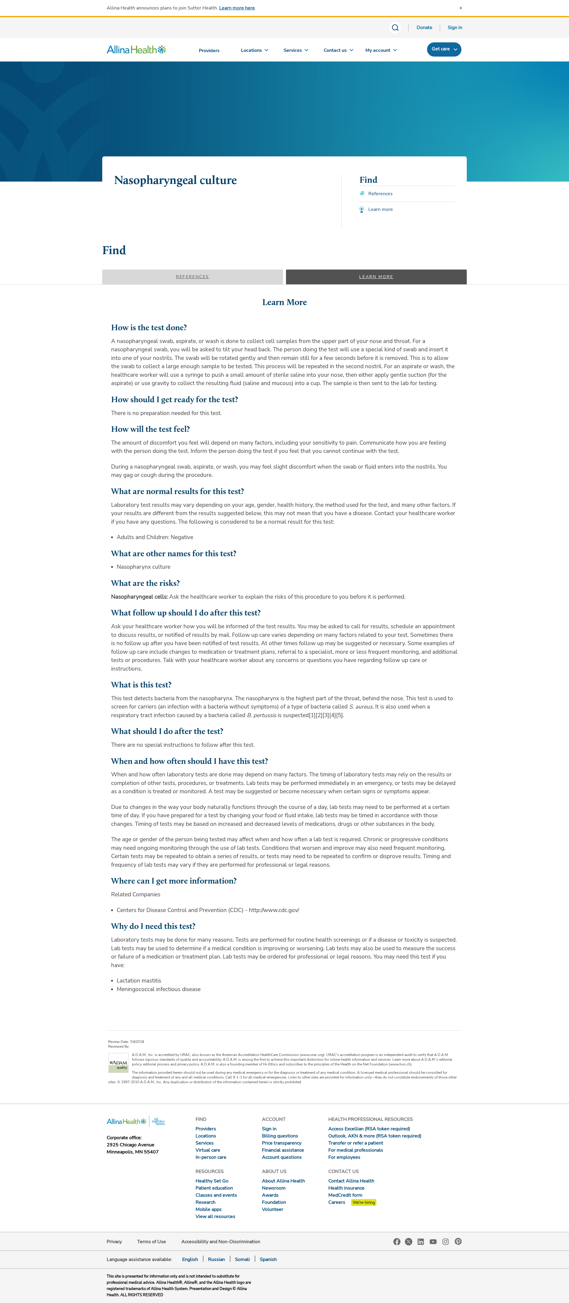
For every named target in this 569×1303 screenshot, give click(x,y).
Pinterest (458, 1241)
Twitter (409, 1242)
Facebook (397, 1242)
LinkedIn (421, 1241)
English (190, 1259)
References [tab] (192, 277)
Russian (216, 1259)
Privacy (114, 1241)
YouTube (433, 1241)
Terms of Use (151, 1241)
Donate (424, 27)
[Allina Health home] (136, 51)
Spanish (268, 1259)
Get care (441, 49)
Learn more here (237, 8)
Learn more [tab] (376, 277)
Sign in (455, 27)
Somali (242, 1259)
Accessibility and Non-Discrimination (220, 1241)
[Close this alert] (460, 8)
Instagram (446, 1241)
